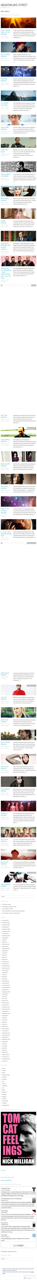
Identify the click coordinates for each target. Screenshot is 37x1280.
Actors (26, 186)
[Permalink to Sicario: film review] (18, 143)
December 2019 (6, 931)
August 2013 (5, 1041)
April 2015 (4, 998)
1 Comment (3, 281)
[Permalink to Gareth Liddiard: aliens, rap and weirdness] (18, 23)
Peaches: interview (3, 222)
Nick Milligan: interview (5, 863)
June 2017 (4, 953)
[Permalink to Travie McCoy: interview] (18, 759)
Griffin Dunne (5, 1200)
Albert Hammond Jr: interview (5, 175)
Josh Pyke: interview (4, 698)
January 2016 (5, 983)
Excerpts (4, 1079)
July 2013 (4, 1043)
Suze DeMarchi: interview (5, 790)
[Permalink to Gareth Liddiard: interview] (18, 735)
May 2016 (4, 976)
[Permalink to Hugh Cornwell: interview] (18, 432)
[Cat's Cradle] (34, 1235)
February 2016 (5, 981)
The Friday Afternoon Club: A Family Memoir (11, 1198)
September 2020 (6, 929)
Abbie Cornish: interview (5, 199)
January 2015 (5, 1004)
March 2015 (5, 1000)
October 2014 (5, 1011)
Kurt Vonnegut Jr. (6, 1236)
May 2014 (4, 1022)
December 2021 (6, 922)
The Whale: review (6, 904)
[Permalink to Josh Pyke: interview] (18, 690)
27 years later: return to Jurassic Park (11, 913)
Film (35, 91)
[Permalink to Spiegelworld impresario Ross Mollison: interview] (18, 236)
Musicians (34, 18)
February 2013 (5, 1054)
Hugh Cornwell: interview (5, 440)
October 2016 (5, 970)
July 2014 (4, 1017)
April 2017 (4, 957)
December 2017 (6, 944)
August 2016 (5, 972)
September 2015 (6, 992)
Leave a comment (5, 37)
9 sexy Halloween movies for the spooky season (13, 911)
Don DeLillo (5, 1212)
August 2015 (5, 994)
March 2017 (5, 959)
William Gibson (5, 1224)
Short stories (5, 1101)
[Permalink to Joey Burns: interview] (18, 72)
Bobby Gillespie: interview (5, 465)
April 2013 (4, 1050)
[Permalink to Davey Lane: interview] (18, 349)
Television (4, 1103)
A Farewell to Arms (5, 1188)
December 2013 (6, 1033)
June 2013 (4, 1046)
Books (3, 1072)
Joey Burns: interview (4, 80)
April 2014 (4, 1024)
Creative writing (6, 1075)
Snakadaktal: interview (4, 814)
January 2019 (5, 933)
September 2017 (6, 948)
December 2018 (6, 935)
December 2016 (6, 966)
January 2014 (5, 1030)
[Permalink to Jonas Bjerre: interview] (18, 120)
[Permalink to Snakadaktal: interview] (18, 806)
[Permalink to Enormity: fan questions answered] (18, 502)
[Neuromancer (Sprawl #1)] (34, 1224)
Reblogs (4, 1096)
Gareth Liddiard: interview (5, 743)
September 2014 (6, 1013)
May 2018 (4, 942)
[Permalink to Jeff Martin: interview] (18, 479)
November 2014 (6, 1009)
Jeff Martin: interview (4, 487)
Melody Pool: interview (4, 721)
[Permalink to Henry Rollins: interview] (18, 607)
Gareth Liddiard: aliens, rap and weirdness (5, 32)
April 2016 (4, 979)
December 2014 (6, 1007)
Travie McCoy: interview (5, 767)
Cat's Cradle (4, 1235)
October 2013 (5, 1037)
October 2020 (5, 927)
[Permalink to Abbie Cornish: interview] (18, 191)
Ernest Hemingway (6, 1190)
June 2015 (4, 996)
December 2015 (6, 985)
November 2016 (6, 968)
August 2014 (5, 1015)
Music (34, 256)
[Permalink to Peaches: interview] (18, 214)
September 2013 (6, 1039)
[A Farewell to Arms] (34, 1189)
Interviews (29, 186)
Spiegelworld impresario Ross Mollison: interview (5, 246)
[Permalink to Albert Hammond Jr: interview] (18, 167)
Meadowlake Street (14, 5)
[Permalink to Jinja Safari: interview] (18, 832)
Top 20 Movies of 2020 (7, 908)
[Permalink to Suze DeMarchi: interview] (18, 782)
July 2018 (4, 940)
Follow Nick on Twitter (7, 1177)
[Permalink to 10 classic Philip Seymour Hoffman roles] (18, 525)
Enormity (34, 497)
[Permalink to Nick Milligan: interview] (18, 855)
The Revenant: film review (5, 104)
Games (4, 1083)
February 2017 (5, 961)
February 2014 (5, 1028)
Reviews (34, 138)
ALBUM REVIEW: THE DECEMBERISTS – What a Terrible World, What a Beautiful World (6, 273)
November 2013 (6, 1035)
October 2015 (5, 989)
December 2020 (6, 925)
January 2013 (5, 1056)
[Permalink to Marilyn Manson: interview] (18, 877)
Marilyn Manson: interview (5, 885)
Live (3, 1088)
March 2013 (5, 1052)
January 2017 (5, 963)
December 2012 (6, 1059)
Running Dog (4, 1210)
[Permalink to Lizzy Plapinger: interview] (18, 47)
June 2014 (4, 1020)
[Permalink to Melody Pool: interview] (18, 713)
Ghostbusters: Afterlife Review (9, 906)
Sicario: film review (4, 151)
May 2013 (4, 1048)
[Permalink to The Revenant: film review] (18, 96)
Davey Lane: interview (4, 416)
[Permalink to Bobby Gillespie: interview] (18, 457)
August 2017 (5, 950)
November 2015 (6, 987)
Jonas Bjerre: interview (5, 128)
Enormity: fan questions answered (5, 511)
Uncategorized (5, 1105)
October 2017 (5, 946)
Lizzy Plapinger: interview (5, 55)
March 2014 (5, 1026)
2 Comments (3, 155)
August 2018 (5, 937)
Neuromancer (4, 1223)
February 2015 (5, 1002)
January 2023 (5, 920)
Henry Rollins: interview (5, 674)
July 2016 (4, 974)
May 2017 (4, 955)
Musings (4, 1094)
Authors (29, 850)
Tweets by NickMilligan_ (6, 1180)
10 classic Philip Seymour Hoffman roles (6, 534)
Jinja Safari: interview (4, 840)
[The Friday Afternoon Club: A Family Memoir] (34, 1200)
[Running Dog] (34, 1212)
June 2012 (4, 1061)
